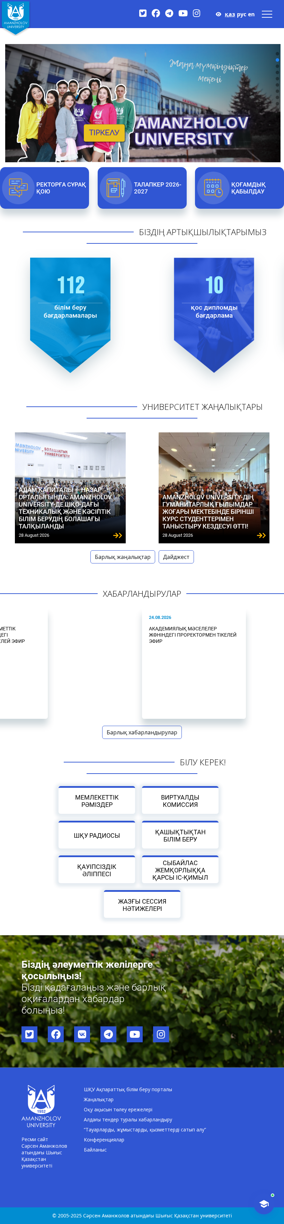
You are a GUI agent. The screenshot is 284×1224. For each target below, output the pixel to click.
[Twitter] (143, 13)
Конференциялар (104, 1139)
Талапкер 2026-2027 (157, 188)
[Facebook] (156, 13)
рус (241, 14)
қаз (230, 14)
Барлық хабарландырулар (142, 732)
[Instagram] (196, 13)
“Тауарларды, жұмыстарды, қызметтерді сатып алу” (145, 1129)
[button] (277, 53)
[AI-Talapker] (264, 1203)
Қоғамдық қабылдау (249, 188)
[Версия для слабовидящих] (218, 14)
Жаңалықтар (99, 1099)
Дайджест (176, 557)
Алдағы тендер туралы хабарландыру (128, 1119)
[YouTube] (183, 13)
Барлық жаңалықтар (123, 557)
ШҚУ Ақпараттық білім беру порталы (128, 1089)
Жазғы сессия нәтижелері (142, 904)
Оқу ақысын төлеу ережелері (118, 1109)
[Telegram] (169, 13)
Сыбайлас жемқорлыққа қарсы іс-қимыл (180, 870)
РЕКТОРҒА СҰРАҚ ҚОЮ (61, 188)
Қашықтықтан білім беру (180, 835)
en (251, 14)
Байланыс (95, 1149)
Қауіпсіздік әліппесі (96, 870)
